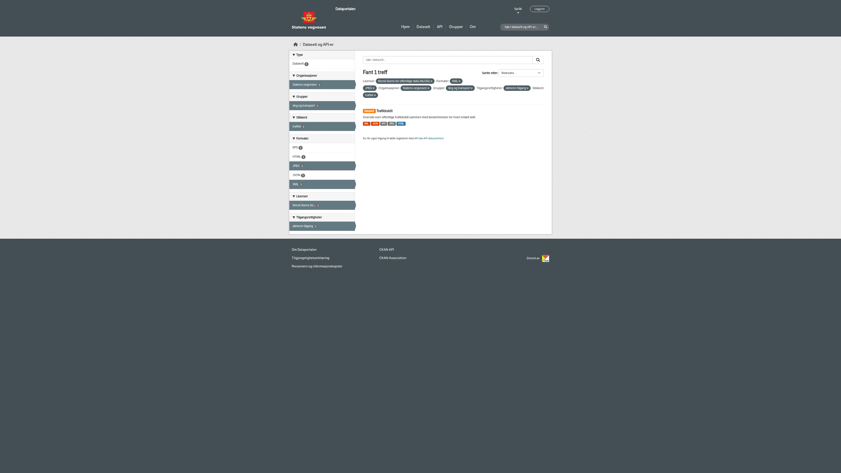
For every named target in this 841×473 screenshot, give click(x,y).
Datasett (423, 27)
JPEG (391, 123)
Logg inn (540, 9)
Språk (518, 9)
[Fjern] (431, 81)
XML (366, 123)
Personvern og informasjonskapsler (317, 266)
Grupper (456, 27)
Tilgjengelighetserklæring (310, 258)
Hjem (405, 27)
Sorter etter (489, 73)
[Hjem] (295, 44)
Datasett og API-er (318, 44)
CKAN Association (392, 258)
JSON (375, 123)
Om (473, 27)
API (439, 27)
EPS (384, 123)
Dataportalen (345, 9)
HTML (401, 123)
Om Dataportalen (304, 250)
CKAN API (386, 250)
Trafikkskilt (384, 111)
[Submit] (538, 60)
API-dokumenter (433, 138)
